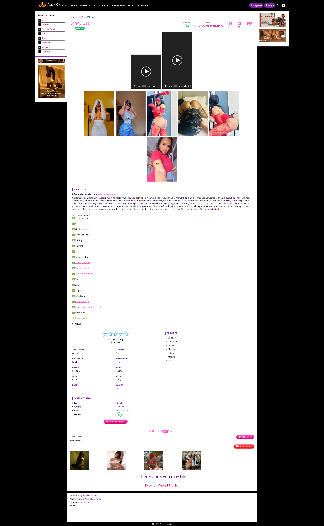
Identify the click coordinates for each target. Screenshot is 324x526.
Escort (80, 16)
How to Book (118, 5)
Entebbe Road (48, 29)
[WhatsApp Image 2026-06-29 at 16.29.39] (79, 469)
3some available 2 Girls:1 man (89, 307)
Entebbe (45, 24)
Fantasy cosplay (82, 262)
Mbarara (46, 51)
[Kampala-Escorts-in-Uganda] (116, 469)
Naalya (101, 194)
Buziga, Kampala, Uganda (89, 499)
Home (74, 5)
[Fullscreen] (158, 86)
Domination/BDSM (84, 273)
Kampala (110, 194)
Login (271, 5)
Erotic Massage (82, 301)
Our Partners (143, 5)
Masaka (45, 47)
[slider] (144, 86)
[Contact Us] (283, 5)
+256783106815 (210, 26)
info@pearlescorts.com (86, 495)
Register (257, 5)
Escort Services (101, 5)
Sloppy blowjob (82, 268)
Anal (77, 251)
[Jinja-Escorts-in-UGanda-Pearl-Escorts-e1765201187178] (191, 469)
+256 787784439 (85, 502)
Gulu (44, 33)
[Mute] (154, 86)
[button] (146, 71)
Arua (44, 20)
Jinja (44, 38)
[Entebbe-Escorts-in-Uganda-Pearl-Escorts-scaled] (153, 469)
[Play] (134, 86)
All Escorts (85, 5)
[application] (146, 72)
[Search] (278, 5)
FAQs (130, 5)
